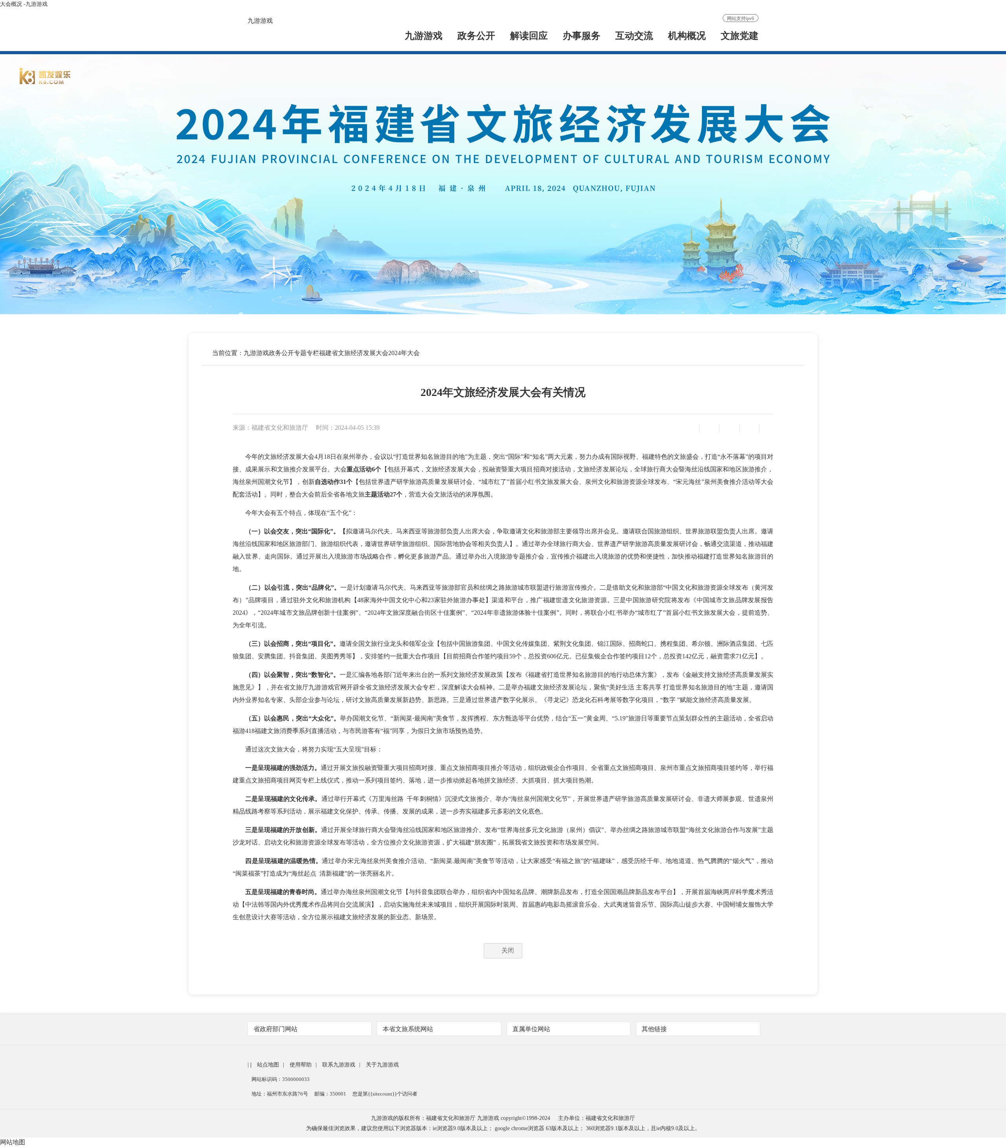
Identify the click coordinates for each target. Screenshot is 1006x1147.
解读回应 (529, 36)
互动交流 (634, 36)
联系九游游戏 (338, 1065)
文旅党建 (739, 36)
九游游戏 (260, 20)
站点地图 (268, 1065)
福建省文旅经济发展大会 (353, 353)
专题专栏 (306, 353)
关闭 (507, 950)
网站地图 (12, 1142)
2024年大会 (404, 353)
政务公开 (476, 36)
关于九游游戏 (382, 1065)
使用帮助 (301, 1065)
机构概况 (687, 36)
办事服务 (581, 36)
